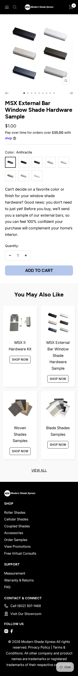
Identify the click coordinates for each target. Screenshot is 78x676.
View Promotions (17, 546)
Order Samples (15, 540)
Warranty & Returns (19, 580)
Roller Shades (14, 512)
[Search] (15, 7)
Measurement (14, 573)
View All (39, 470)
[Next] (71, 93)
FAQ (7, 587)
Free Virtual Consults (20, 553)
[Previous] (7, 93)
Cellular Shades (16, 519)
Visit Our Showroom (25, 614)
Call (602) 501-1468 (25, 606)
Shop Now (20, 359)
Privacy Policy (39, 647)
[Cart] (71, 7)
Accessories (13, 533)
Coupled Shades (17, 526)
